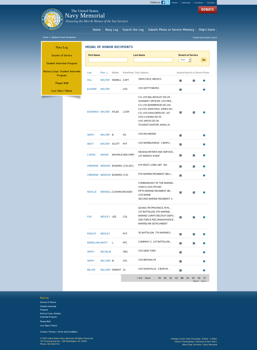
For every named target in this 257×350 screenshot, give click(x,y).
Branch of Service (188, 55)
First (102, 72)
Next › (196, 281)
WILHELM (105, 251)
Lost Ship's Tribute (61, 90)
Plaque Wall (61, 83)
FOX (89, 216)
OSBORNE (92, 166)
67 (204, 278)
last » (204, 281)
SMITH (90, 134)
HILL (89, 80)
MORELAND (93, 242)
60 (165, 278)
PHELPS (91, 233)
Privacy (52, 332)
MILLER (91, 269)
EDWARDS (93, 112)
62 (176, 278)
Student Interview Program (61, 63)
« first (139, 278)
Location (198, 2)
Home (175, 2)
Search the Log (133, 29)
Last (89, 72)
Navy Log (111, 29)
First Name (94, 55)
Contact (211, 2)
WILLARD (105, 260)
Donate (207, 9)
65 (193, 278)
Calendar (185, 2)
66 (199, 278)
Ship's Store (207, 29)
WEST (90, 144)
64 (187, 278)
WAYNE (104, 154)
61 (171, 278)
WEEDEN (105, 166)
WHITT (103, 242)
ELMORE (92, 89)
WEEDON (105, 175)
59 (159, 278)
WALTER (105, 80)
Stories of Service (62, 55)
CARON (91, 154)
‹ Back (147, 278)
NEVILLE (92, 192)
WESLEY (105, 216)
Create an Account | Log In (205, 37)
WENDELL (106, 192)
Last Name (139, 55)
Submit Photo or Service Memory (171, 29)
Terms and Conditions (68, 332)
